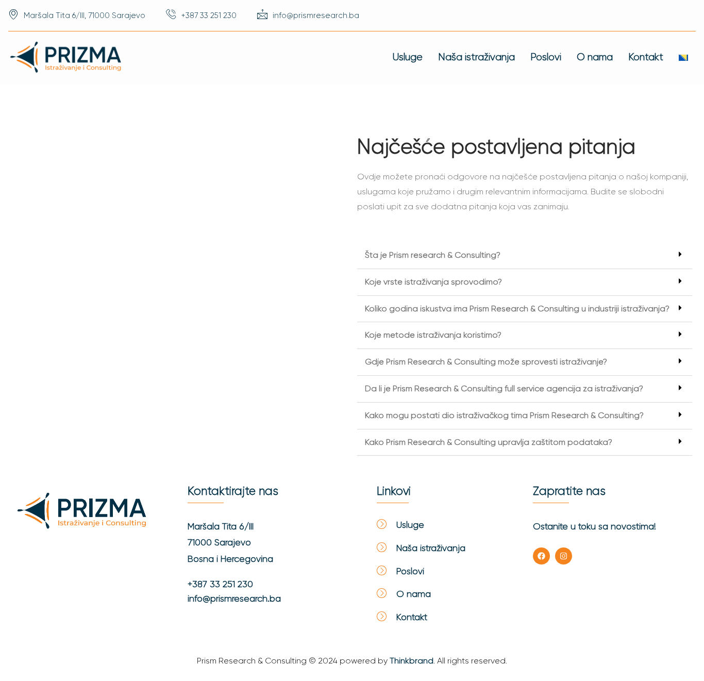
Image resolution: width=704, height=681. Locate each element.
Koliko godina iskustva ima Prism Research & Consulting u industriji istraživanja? (517, 308)
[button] (524, 255)
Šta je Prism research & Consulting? (432, 255)
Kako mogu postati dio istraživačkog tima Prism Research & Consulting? (504, 415)
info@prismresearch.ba (234, 598)
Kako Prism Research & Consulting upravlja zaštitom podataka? (488, 442)
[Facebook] (541, 555)
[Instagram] (563, 555)
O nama (595, 57)
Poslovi (545, 57)
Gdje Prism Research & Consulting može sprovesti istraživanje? (486, 362)
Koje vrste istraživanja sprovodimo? (433, 282)
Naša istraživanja (476, 57)
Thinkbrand (411, 661)
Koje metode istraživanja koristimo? (433, 335)
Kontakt (645, 57)
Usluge (408, 57)
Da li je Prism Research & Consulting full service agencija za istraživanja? (504, 388)
